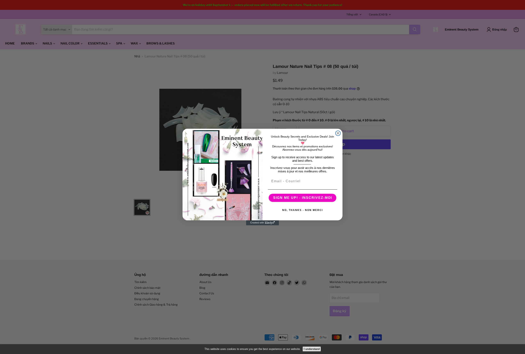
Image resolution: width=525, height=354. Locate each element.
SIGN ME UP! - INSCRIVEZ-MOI (302, 197)
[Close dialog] (338, 133)
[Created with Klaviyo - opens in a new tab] (262, 222)
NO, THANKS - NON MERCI (302, 210)
